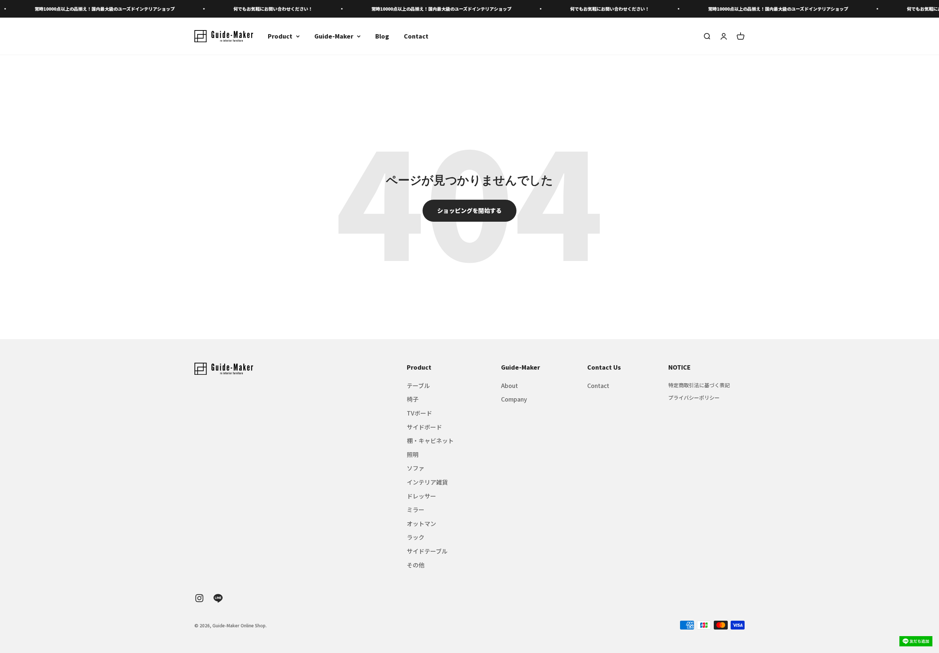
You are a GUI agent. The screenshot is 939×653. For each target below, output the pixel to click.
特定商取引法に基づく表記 (699, 385)
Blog (382, 36)
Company (514, 399)
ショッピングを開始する (469, 210)
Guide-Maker (333, 36)
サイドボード (424, 426)
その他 (415, 565)
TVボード (419, 413)
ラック (415, 537)
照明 (413, 454)
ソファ (415, 468)
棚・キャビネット (430, 440)
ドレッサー (421, 495)
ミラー (415, 509)
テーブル (418, 385)
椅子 (413, 399)
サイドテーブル (427, 551)
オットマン (421, 523)
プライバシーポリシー (694, 397)
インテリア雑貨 (427, 482)
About (509, 385)
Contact (416, 36)
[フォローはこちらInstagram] (199, 598)
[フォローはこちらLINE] (218, 598)
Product (280, 36)
